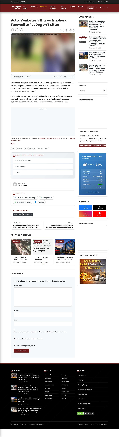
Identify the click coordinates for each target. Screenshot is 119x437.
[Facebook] (99, 2)
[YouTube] (107, 2)
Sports (64, 388)
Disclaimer (81, 399)
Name (16, 310)
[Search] (104, 8)
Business (48, 378)
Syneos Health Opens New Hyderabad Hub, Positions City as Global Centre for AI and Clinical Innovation (97, 25)
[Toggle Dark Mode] (108, 8)
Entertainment (49, 385)
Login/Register (90, 2)
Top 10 (64, 395)
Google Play (28, 214)
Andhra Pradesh (53, 8)
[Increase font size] (69, 76)
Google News (47, 198)
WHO (46, 148)
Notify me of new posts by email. (24, 346)
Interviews (48, 398)
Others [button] (80, 7)
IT (25, 148)
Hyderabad (43, 7)
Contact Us (82, 408)
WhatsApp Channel (23, 202)
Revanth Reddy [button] (20, 167)
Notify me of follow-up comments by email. (28, 339)
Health (47, 392)
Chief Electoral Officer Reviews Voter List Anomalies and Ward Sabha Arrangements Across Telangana (97, 68)
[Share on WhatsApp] (70, 30)
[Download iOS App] (97, 8)
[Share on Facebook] (60, 30)
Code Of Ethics (83, 394)
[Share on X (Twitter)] (63, 30)
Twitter (40, 148)
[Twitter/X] (104, 2)
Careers (81, 380)
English (22, 76)
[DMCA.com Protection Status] (92, 413)
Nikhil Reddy (19, 29)
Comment (18, 286)
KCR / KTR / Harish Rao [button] (23, 161)
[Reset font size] (72, 76)
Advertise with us (83, 375)
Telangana (33, 7)
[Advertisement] (43, 122)
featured (19, 148)
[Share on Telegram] (66, 30)
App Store (18, 214)
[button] (72, 252)
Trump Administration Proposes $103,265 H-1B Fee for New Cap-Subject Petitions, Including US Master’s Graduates (97, 41)
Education (48, 381)
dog (13, 148)
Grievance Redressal (85, 389)
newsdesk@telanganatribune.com (50, 138)
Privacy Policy (82, 385)
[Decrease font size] (60, 76)
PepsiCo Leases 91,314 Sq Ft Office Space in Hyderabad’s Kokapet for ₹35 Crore (97, 55)
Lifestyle (64, 375)
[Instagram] (101, 2)
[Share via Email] (73, 30)
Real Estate (63, 8)
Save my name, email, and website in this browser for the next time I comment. (40, 332)
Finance (72, 7)
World (64, 398)
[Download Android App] (100, 8)
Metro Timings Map (84, 404)
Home (25, 9)
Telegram (40, 202)
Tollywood (32, 148)
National (64, 378)
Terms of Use (94, 424)
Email (16, 320)
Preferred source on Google (26, 198)
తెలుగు (28, 76)
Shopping (65, 385)
